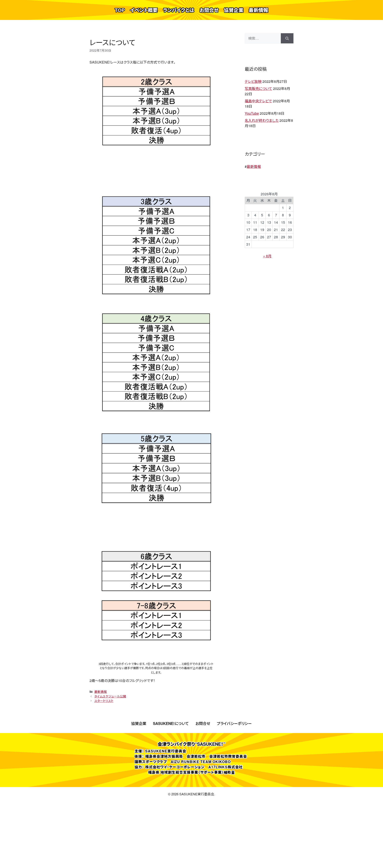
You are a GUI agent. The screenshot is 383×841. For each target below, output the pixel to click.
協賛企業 (233, 10)
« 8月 (267, 255)
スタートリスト (103, 700)
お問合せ (209, 10)
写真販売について (258, 88)
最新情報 (258, 10)
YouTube (252, 113)
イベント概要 (144, 10)
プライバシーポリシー (234, 723)
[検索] (287, 38)
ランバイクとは (178, 10)
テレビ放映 (253, 81)
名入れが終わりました (262, 120)
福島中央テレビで (258, 100)
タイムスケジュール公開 (110, 696)
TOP (120, 10)
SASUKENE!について (171, 723)
